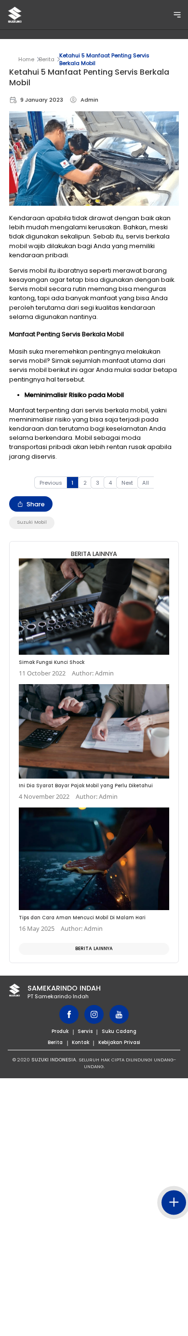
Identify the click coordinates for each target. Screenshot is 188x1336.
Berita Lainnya (94, 948)
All (145, 483)
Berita (46, 59)
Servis (85, 1031)
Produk (60, 1031)
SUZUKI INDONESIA (53, 1060)
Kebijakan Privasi (119, 1042)
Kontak (80, 1042)
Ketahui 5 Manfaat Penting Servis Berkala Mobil (104, 59)
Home (26, 59)
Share (36, 504)
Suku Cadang (119, 1031)
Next (127, 483)
